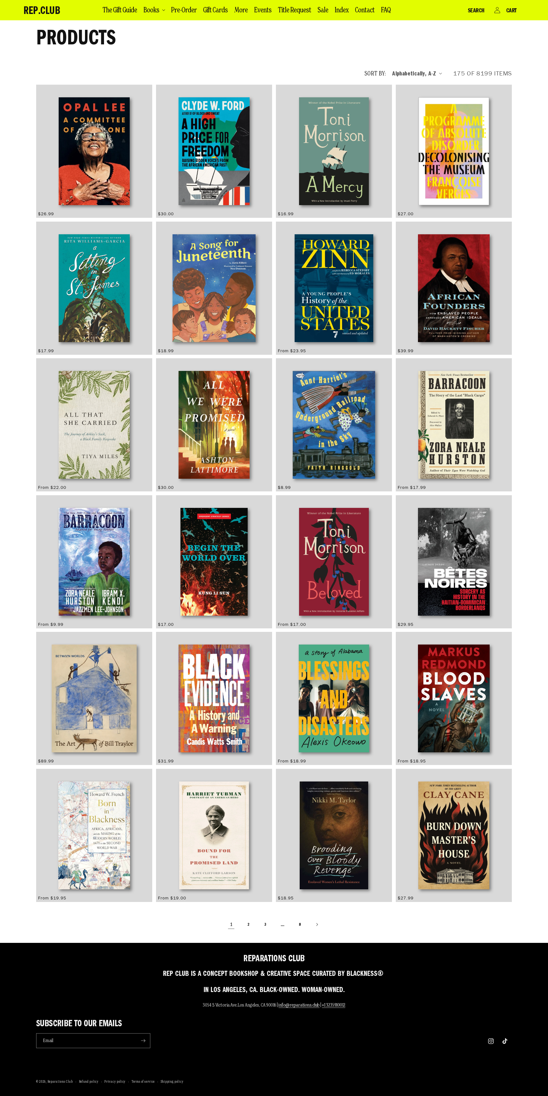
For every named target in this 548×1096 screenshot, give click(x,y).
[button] (154, 10)
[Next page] (317, 924)
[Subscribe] (143, 1040)
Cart (511, 10)
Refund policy (89, 1081)
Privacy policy (115, 1081)
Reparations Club (60, 1081)
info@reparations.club (299, 1005)
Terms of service (143, 1081)
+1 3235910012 (333, 1005)
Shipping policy (172, 1081)
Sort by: (375, 73)
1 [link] (231, 924)
